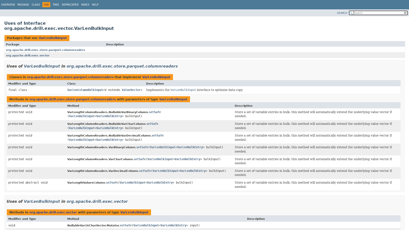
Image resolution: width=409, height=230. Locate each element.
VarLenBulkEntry (109, 116)
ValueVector (131, 90)
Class (36, 4)
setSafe (155, 112)
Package (23, 4)
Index (85, 4)
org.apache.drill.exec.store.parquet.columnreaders (45, 50)
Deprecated (70, 4)
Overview (8, 4)
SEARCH (342, 13)
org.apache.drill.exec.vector (27, 55)
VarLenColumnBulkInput (85, 90)
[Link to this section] (181, 66)
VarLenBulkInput (53, 38)
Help (95, 4)
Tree (56, 4)
